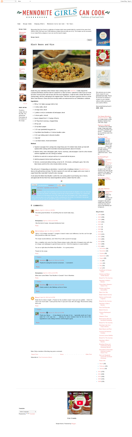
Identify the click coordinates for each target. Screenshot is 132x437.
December (103, 248)
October (102, 253)
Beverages (22, 58)
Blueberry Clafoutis (103, 117)
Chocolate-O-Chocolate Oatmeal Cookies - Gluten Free (106, 351)
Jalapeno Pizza (103, 316)
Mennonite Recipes (22, 33)
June (101, 263)
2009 (99, 379)
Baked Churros (103, 310)
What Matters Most (103, 178)
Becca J (37, 297)
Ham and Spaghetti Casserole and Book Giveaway (105, 356)
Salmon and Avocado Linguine (105, 297)
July (101, 260)
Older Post (89, 354)
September (103, 255)
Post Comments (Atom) (45, 357)
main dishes (40, 187)
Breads (21, 82)
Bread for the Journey (105, 301)
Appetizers (22, 47)
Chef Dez (73, 90)
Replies (39, 257)
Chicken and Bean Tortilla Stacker (104, 274)
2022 (99, 224)
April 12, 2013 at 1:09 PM (47, 210)
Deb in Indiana (39, 231)
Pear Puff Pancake (104, 307)
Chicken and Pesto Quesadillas (104, 289)
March (102, 363)
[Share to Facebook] (63, 185)
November (103, 251)
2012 (99, 371)
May (101, 265)
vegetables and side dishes (51, 187)
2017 (99, 236)
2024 (99, 219)
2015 (99, 241)
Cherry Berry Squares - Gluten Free (105, 285)
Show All (25, 103)
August (102, 258)
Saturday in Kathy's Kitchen (104, 281)
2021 (99, 227)
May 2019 (108, 179)
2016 (99, 239)
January (102, 368)
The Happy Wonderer (104, 116)
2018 (99, 234)
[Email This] (58, 185)
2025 (99, 217)
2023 (99, 222)
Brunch (21, 93)
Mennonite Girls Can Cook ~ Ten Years (60, 24)
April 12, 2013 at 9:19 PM (50, 220)
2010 (99, 376)
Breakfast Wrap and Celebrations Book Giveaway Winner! (105, 345)
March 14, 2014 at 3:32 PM (56, 284)
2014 (99, 244)
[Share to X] (61, 185)
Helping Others (39, 24)
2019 (99, 231)
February (107, 138)
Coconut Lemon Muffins (106, 335)
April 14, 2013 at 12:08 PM (52, 231)
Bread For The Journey (106, 278)
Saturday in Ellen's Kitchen (104, 304)
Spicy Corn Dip (103, 292)
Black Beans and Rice (105, 329)
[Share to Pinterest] (65, 185)
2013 (99, 246)
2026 (99, 214)
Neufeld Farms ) (84, 169)
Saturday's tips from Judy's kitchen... (105, 325)
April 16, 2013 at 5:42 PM (48, 297)
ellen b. (37, 210)
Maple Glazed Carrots (105, 294)
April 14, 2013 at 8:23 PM (50, 273)
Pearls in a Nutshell (104, 125)
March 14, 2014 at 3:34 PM (56, 260)
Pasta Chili (102, 360)
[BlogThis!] (60, 185)
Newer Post (34, 354)
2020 (99, 229)
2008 (99, 381)
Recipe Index (27, 24)
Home (19, 24)
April (101, 268)
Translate (32, 414)
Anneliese (43, 260)
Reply (36, 215)
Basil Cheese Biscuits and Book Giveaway (105, 319)
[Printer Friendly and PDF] (34, 185)
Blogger (73, 423)
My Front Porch (102, 137)
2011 (99, 374)
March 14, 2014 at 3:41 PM (56, 312)
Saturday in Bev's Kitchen (104, 341)
